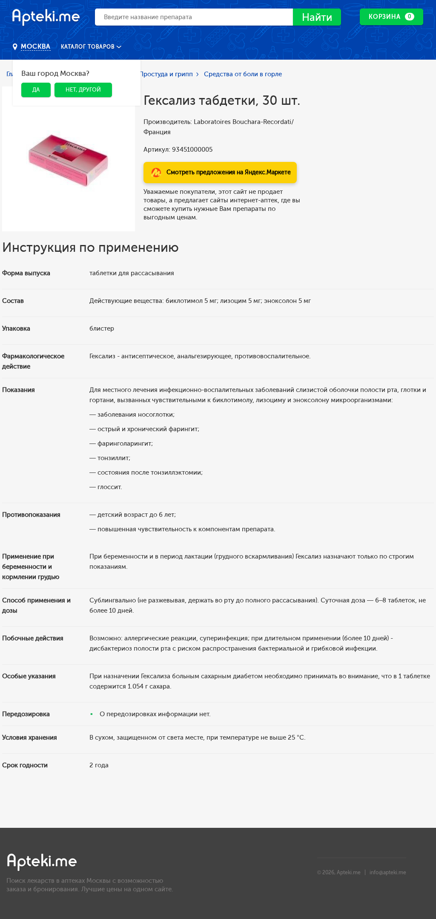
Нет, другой (83, 89)
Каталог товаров (88, 47)
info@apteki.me (388, 873)
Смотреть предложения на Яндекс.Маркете (228, 172)
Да (36, 89)
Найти (317, 17)
